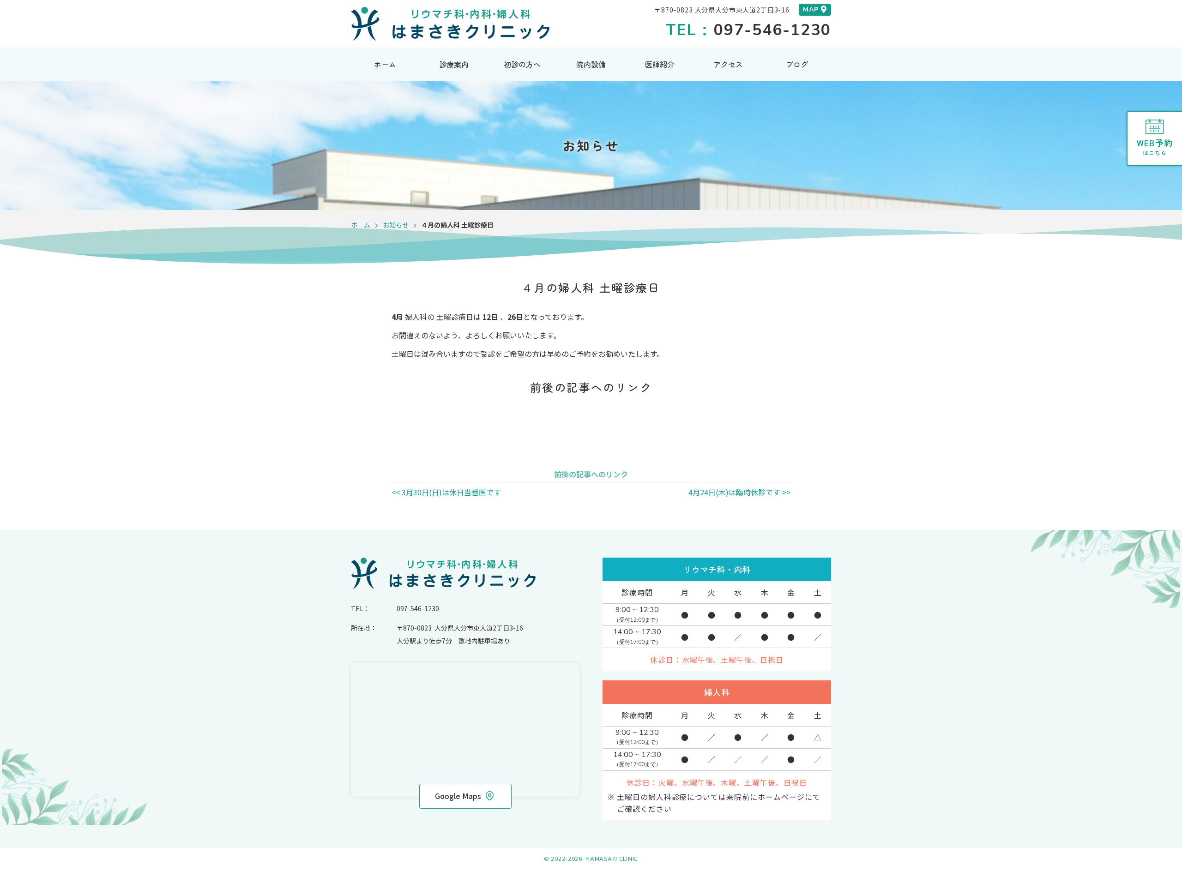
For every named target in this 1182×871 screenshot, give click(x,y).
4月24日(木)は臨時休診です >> (739, 492)
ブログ (797, 64)
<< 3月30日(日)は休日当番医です (446, 492)
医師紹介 (660, 64)
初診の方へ (522, 64)
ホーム (385, 64)
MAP (811, 9)
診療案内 (454, 64)
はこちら (1155, 147)
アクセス (728, 64)
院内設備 (591, 64)
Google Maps (458, 795)
